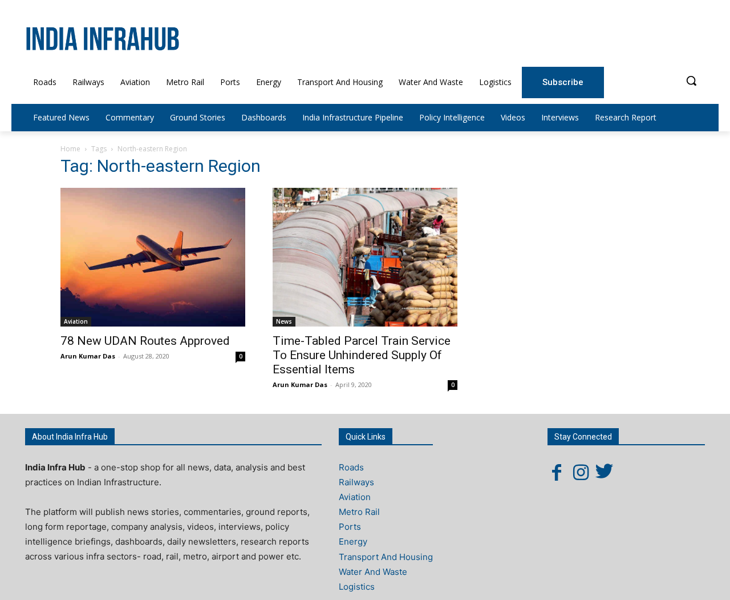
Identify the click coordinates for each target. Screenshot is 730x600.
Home (70, 149)
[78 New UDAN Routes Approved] (152, 257)
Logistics (357, 586)
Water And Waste (373, 571)
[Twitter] (604, 472)
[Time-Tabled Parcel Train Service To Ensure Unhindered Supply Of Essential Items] (365, 257)
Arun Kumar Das (87, 356)
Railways (356, 482)
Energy (353, 541)
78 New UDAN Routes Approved (145, 341)
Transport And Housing (386, 556)
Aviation (76, 321)
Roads (351, 467)
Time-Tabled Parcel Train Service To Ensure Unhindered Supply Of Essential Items (362, 355)
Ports (350, 526)
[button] (691, 80)
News (284, 321)
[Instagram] (580, 472)
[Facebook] (557, 472)
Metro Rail (359, 511)
